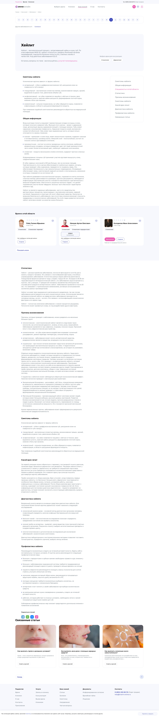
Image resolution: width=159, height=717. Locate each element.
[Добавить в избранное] (52, 220)
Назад (19, 677)
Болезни (63, 696)
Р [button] (89, 19)
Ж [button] (45, 19)
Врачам (25, 2)
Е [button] (40, 19)
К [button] (62, 19)
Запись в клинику (42, 692)
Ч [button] (119, 19)
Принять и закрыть (147, 713)
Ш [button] (124, 19)
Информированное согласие (93, 692)
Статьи (62, 692)
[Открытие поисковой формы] (134, 6)
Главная (17, 12)
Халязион (38, 26)
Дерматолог (117, 60)
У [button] (102, 19)
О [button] (80, 19)
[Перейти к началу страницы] (142, 677)
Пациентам (18, 2)
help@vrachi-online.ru (123, 694)
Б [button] (23, 19)
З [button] (49, 19)
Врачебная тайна (89, 696)
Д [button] (36, 19)
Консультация (41, 696)
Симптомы (63, 699)
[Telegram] (23, 617)
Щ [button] (128, 19)
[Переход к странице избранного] (138, 6)
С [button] (93, 19)
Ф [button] (106, 19)
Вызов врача (40, 699)
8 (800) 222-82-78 (130, 2)
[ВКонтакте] (32, 617)
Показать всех (23, 250)
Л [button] (67, 19)
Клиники (18, 696)
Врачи (17, 692)
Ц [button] (115, 19)
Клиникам (31, 2)
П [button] (84, 19)
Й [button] (58, 19)
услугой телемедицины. (68, 61)
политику (28, 713)
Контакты (18, 702)
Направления (65, 702)
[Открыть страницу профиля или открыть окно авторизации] (142, 6)
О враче (21, 242)
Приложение (20, 705)
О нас (17, 699)
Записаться (110, 239)
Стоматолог (105, 60)
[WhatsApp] (27, 617)
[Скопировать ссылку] (36, 617)
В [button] (27, 19)
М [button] (71, 19)
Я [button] (137, 19)
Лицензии (86, 699)
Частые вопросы (66, 705)
